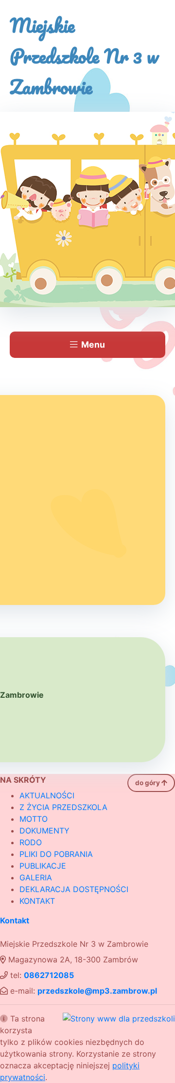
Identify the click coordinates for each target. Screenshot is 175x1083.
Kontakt (37, 901)
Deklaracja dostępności (73, 889)
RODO (30, 842)
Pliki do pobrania (56, 854)
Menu (93, 344)
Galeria (35, 877)
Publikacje (42, 866)
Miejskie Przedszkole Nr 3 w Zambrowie (84, 56)
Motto (33, 819)
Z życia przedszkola (63, 807)
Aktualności (46, 795)
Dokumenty (44, 830)
